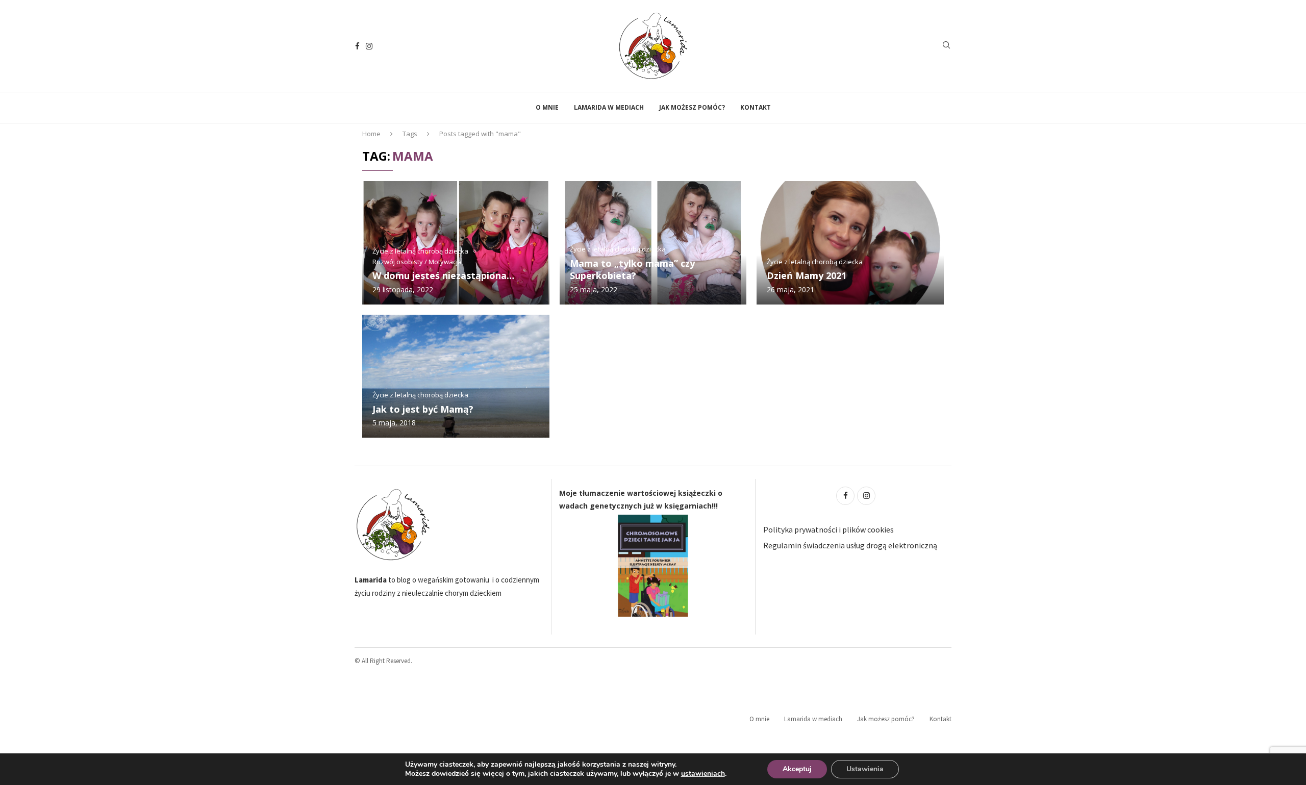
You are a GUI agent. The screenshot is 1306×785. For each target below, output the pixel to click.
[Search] (946, 46)
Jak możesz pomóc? (692, 107)
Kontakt (755, 107)
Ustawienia (865, 769)
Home (371, 133)
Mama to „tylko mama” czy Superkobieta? (632, 269)
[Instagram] (369, 46)
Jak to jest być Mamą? (422, 409)
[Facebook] (357, 46)
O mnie (547, 107)
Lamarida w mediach (609, 107)
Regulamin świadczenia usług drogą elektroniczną (850, 545)
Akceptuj (797, 769)
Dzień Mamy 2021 (806, 275)
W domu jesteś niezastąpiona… (443, 275)
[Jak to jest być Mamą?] (455, 376)
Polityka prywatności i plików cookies (828, 529)
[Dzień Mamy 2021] (850, 242)
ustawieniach (703, 773)
